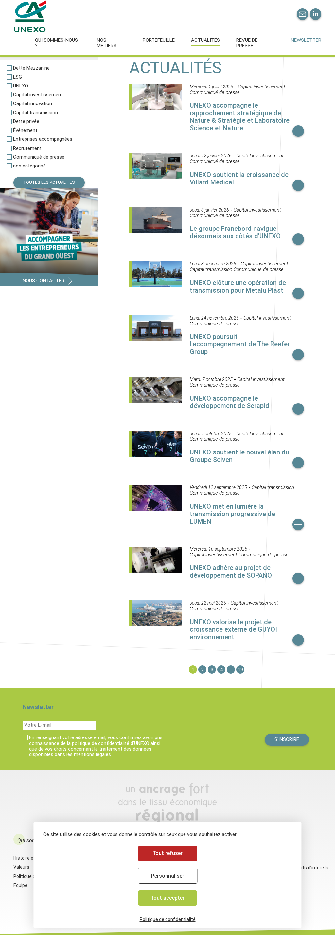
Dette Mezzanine (31, 68)
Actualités (205, 40)
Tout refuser (167, 853)
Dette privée (26, 121)
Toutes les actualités (49, 182)
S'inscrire (286, 739)
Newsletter (306, 40)
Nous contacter (43, 281)
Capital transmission (35, 113)
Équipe (20, 885)
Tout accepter (167, 898)
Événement (25, 130)
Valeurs (21, 867)
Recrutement (27, 148)
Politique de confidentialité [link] (168, 919)
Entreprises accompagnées (42, 139)
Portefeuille (159, 40)
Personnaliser (167, 876)
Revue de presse (246, 43)
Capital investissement (38, 95)
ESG (17, 77)
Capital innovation (32, 103)
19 (240, 670)
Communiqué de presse (38, 157)
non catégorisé (29, 166)
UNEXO (20, 86)
